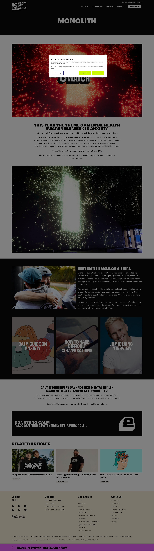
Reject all (84, 73)
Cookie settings (57, 73)
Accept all (98, 73)
